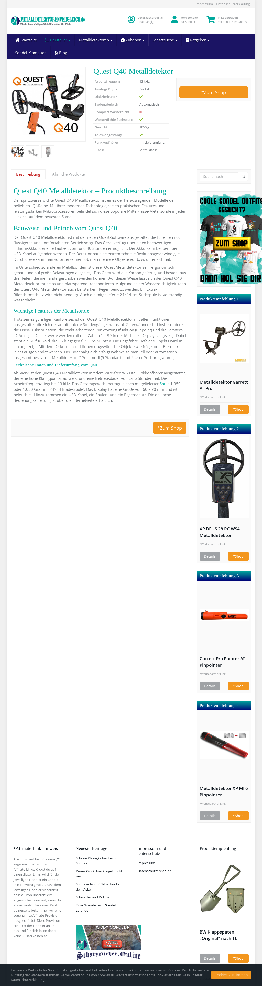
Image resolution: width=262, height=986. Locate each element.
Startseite (28, 39)
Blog (62, 52)
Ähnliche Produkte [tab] (68, 174)
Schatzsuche (163, 39)
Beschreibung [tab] (28, 174)
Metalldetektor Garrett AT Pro (224, 385)
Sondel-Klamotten (31, 52)
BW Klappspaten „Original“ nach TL (218, 935)
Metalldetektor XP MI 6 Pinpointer (224, 791)
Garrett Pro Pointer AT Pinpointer (222, 662)
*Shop (238, 409)
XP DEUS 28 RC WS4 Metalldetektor (220, 532)
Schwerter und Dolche (92, 897)
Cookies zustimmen (231, 974)
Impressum (204, 4)
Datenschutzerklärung (233, 4)
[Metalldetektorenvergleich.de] (48, 21)
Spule (164, 383)
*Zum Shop (213, 92)
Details (210, 409)
